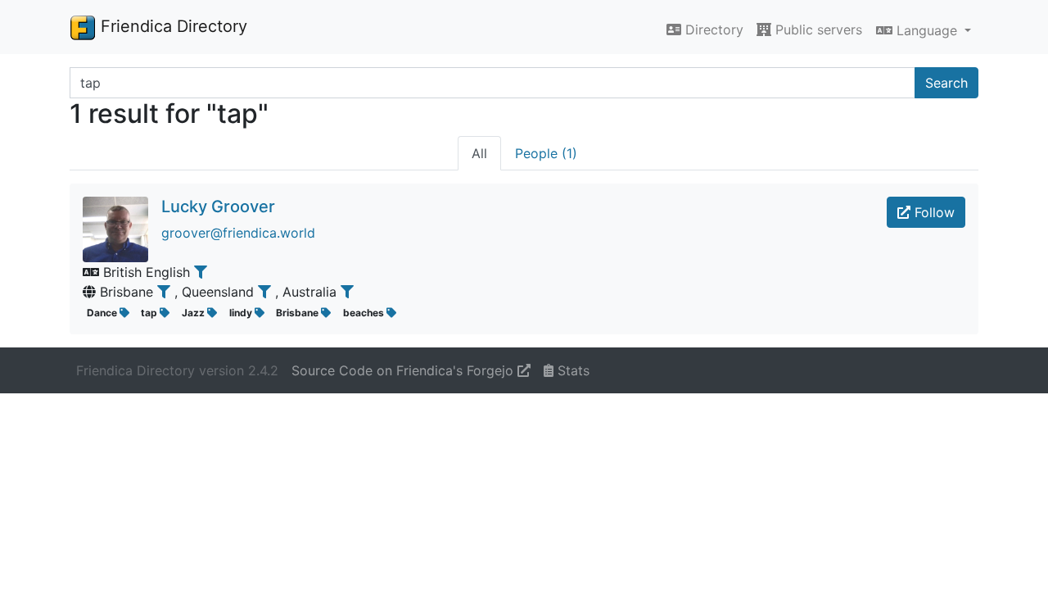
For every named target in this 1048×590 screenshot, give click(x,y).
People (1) (546, 153)
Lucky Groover (218, 206)
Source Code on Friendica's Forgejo (404, 370)
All (479, 153)
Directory (712, 29)
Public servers (816, 29)
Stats (571, 370)
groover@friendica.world (238, 233)
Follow (932, 212)
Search (946, 83)
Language (926, 30)
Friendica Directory (171, 26)
